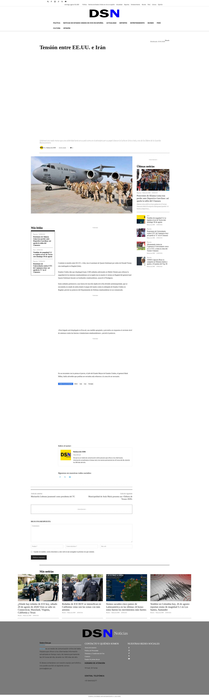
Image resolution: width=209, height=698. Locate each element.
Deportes (126, 4)
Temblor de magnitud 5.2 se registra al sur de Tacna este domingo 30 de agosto (42, 254)
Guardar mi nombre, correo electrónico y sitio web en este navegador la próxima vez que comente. (64, 552)
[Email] (80, 390)
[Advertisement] (104, 92)
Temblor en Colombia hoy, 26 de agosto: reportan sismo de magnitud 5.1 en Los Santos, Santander (170, 607)
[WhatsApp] (70, 390)
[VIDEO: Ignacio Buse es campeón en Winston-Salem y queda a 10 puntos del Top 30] (141, 261)
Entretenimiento (135, 4)
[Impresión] (75, 390)
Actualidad (119, 4)
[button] (48, 1)
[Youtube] (65, 1)
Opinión (160, 4)
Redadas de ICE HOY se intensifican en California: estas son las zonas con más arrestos (81, 607)
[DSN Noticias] (104, 13)
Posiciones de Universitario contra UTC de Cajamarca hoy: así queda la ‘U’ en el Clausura (42, 268)
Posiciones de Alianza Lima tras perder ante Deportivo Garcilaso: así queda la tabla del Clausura (42, 241)
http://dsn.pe (77, 455)
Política (85, 4)
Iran (85, 384)
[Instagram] (54, 1)
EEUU (76, 384)
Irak (81, 384)
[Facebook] (51, 1)
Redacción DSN (51, 147)
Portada (90, 384)
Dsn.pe (42, 649)
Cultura (154, 4)
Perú (149, 4)
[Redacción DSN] (42, 147)
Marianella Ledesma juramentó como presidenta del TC (53, 496)
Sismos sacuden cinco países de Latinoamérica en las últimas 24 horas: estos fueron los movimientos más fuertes (126, 607)
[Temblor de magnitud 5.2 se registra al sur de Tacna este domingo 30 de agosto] (141, 219)
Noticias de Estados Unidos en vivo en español (101, 4)
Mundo (144, 4)
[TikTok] (58, 1)
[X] (62, 1)
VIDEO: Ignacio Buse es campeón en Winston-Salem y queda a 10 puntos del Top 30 (157, 262)
